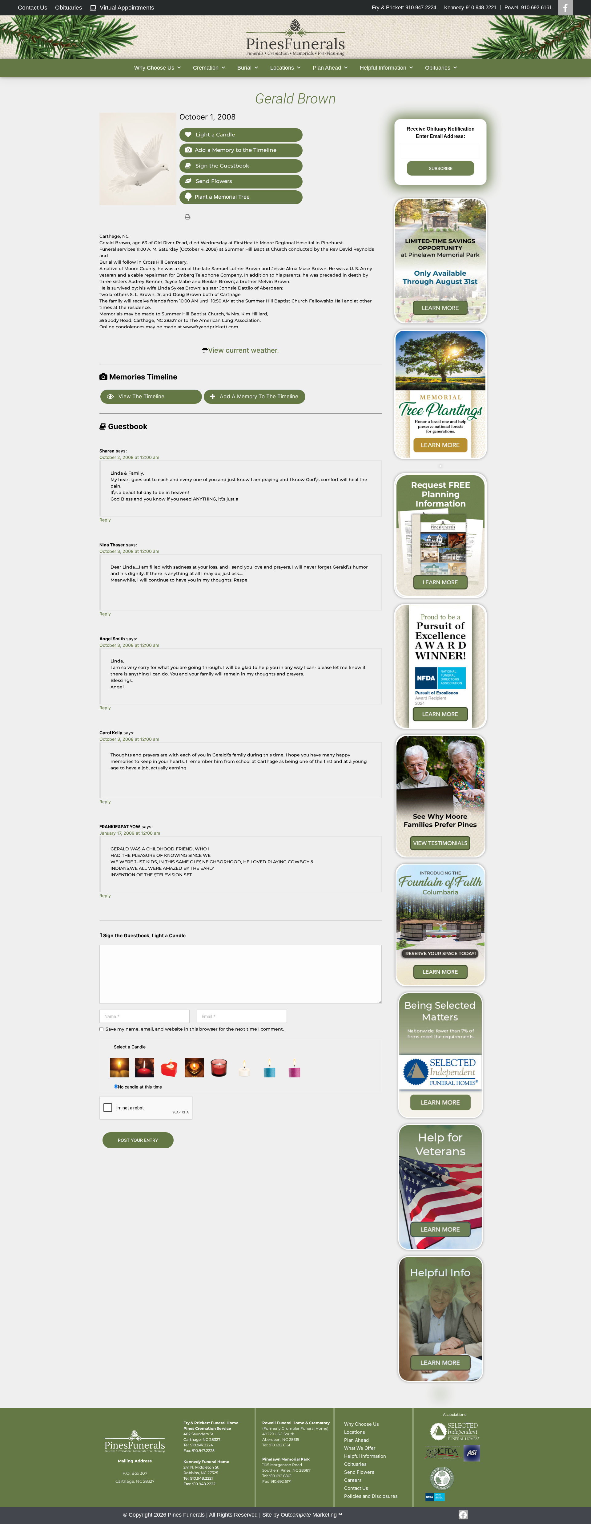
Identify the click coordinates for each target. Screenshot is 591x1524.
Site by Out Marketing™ (302, 1515)
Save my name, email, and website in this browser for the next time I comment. (195, 1029)
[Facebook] (565, 7)
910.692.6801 (280, 1475)
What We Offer (360, 1448)
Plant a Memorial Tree (222, 197)
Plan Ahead (356, 1440)
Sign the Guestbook (221, 166)
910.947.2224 (201, 1445)
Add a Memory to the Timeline (235, 150)
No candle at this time (140, 1086)
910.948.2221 (201, 1478)
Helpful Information (365, 1456)
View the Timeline (140, 396)
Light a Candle (214, 135)
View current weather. (243, 350)
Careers (353, 1480)
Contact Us (356, 1488)
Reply (105, 519)
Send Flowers (213, 181)
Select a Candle (130, 1046)
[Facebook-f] (463, 1514)
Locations (354, 1432)
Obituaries (355, 1464)
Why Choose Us (361, 1424)
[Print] (187, 216)
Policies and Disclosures (371, 1496)
